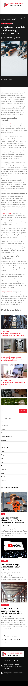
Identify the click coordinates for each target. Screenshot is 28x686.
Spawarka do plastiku (6, 291)
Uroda (2, 473)
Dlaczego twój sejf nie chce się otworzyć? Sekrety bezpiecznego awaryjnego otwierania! (11, 358)
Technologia (4, 466)
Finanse (3, 429)
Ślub (2, 458)
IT (1, 433)
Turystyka (3, 469)
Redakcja (18, 37)
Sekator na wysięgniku (7, 123)
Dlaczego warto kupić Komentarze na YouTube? (14, 673)
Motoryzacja (4, 447)
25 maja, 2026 (6, 525)
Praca (11, 23)
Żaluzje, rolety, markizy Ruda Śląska (10, 639)
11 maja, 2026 (6, 569)
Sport (2, 462)
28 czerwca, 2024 (7, 355)
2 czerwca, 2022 (7, 380)
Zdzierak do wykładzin (7, 213)
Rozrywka (3, 455)
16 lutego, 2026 (7, 616)
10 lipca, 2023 (6, 331)
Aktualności (4, 421)
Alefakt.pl (3, 643)
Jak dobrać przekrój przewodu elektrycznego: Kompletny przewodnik (12, 610)
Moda (2, 444)
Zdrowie (3, 477)
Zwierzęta (3, 480)
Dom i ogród (4, 23)
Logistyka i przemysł (6, 436)
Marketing (3, 440)
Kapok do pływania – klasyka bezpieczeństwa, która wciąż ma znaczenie (12, 520)
